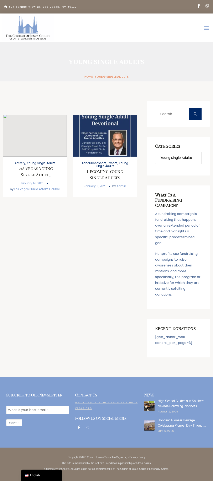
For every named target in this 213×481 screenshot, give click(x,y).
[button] (207, 28)
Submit (14, 423)
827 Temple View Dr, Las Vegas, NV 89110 (43, 6)
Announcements (94, 163)
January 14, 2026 (33, 183)
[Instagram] (207, 6)
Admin (121, 186)
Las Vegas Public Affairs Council (37, 189)
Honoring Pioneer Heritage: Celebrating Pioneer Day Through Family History (181, 425)
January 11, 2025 (95, 186)
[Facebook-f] (198, 6)
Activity (20, 163)
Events (112, 163)
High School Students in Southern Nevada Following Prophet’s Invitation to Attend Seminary (181, 406)
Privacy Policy (137, 457)
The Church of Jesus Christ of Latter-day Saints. (142, 468)
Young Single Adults (41, 163)
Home (88, 77)
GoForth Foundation (106, 463)
